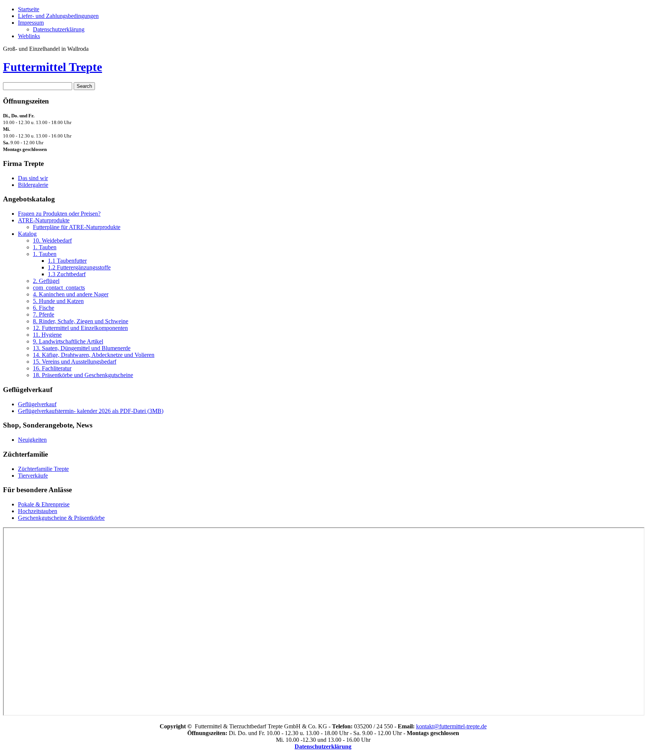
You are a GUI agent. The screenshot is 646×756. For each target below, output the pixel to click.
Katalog (27, 234)
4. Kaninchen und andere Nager (70, 294)
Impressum (31, 22)
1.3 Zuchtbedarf (67, 274)
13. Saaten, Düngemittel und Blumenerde (81, 348)
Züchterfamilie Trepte (43, 469)
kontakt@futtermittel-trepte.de (451, 726)
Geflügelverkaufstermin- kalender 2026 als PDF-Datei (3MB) (90, 411)
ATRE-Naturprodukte (44, 220)
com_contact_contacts (59, 287)
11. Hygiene (47, 334)
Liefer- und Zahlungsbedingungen (58, 16)
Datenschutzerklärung (58, 29)
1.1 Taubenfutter (67, 260)
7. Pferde (43, 314)
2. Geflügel (46, 281)
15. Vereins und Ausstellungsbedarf (74, 361)
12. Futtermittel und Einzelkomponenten (80, 328)
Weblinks (29, 36)
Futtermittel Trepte (52, 67)
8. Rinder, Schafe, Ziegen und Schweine (80, 321)
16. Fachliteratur (52, 368)
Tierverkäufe (33, 475)
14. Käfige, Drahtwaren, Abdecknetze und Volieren (93, 355)
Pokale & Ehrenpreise (44, 504)
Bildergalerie (33, 185)
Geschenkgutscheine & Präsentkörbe (61, 518)
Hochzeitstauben (37, 511)
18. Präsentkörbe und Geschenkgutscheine (83, 375)
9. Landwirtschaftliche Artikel (68, 341)
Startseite (28, 9)
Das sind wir (33, 178)
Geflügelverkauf (37, 404)
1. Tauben (44, 247)
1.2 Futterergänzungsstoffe (79, 267)
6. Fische (43, 308)
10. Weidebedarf (52, 240)
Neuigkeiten (32, 439)
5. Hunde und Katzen (58, 301)
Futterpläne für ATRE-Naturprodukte (76, 227)
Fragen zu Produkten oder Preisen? (59, 213)
